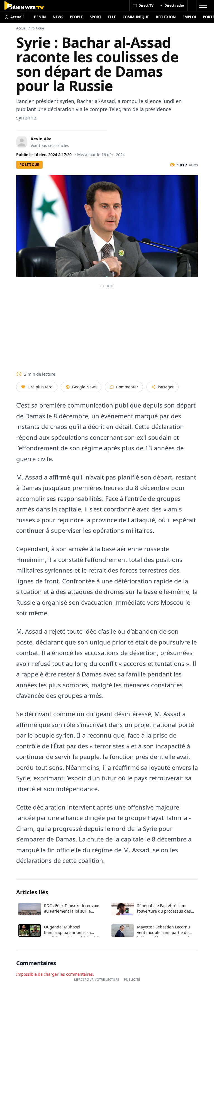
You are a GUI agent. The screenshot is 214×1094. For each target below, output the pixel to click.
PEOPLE (76, 16)
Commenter (127, 386)
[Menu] (203, 5)
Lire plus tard (40, 386)
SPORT (95, 16)
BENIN (40, 16)
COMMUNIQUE (136, 16)
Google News (84, 386)
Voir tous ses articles (50, 145)
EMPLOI (189, 16)
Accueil (21, 28)
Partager (166, 386)
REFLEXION (166, 16)
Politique (37, 28)
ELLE (112, 16)
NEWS (58, 16)
